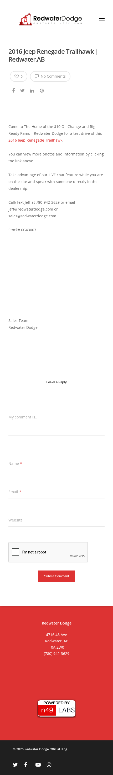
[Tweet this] (23, 89)
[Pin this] (42, 89)
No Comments (53, 76)
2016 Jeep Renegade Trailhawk (35, 140)
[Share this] (14, 89)
